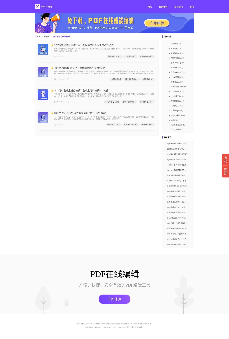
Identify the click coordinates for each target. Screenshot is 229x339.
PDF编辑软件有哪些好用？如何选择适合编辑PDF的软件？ (85, 45)
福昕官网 (147, 324)
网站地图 (97, 324)
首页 (38, 37)
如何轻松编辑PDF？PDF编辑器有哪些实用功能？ (80, 68)
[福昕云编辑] (37, 6)
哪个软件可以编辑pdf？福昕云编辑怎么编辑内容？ (81, 113)
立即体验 (114, 299)
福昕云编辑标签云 (109, 324)
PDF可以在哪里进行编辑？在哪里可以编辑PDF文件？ (82, 90)
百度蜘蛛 (88, 324)
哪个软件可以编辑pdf (62, 37)
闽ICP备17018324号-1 (135, 327)
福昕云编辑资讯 (137, 324)
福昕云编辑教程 (123, 324)
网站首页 (80, 324)
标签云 (46, 37)
